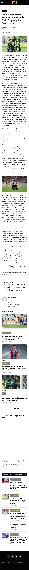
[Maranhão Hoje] (14, 2)
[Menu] (2, 2)
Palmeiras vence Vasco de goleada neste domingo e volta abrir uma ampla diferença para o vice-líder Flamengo (14, 397)
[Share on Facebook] (16, 32)
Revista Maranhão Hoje (20, 474)
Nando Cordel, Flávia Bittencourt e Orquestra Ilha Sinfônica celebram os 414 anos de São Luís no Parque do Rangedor (18, 484)
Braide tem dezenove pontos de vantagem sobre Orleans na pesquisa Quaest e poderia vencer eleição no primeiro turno (18, 539)
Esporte (4, 10)
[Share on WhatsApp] (12, 32)
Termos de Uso (20, 564)
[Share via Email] (19, 32)
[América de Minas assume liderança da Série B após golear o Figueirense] (14, 44)
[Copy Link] (21, 32)
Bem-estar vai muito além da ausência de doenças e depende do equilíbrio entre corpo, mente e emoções (18, 514)
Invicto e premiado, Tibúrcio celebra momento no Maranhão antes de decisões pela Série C (14, 367)
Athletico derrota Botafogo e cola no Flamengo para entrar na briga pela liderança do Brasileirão (12, 336)
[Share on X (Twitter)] (14, 32)
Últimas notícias (7, 474)
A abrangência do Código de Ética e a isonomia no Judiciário (18, 526)
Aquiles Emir (4, 27)
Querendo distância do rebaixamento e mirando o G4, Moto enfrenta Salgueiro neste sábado (21, 287)
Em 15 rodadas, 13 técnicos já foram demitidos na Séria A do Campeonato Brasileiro (8, 287)
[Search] (27, 2)
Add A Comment (14, 408)
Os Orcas (25, 562)
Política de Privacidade (11, 564)
